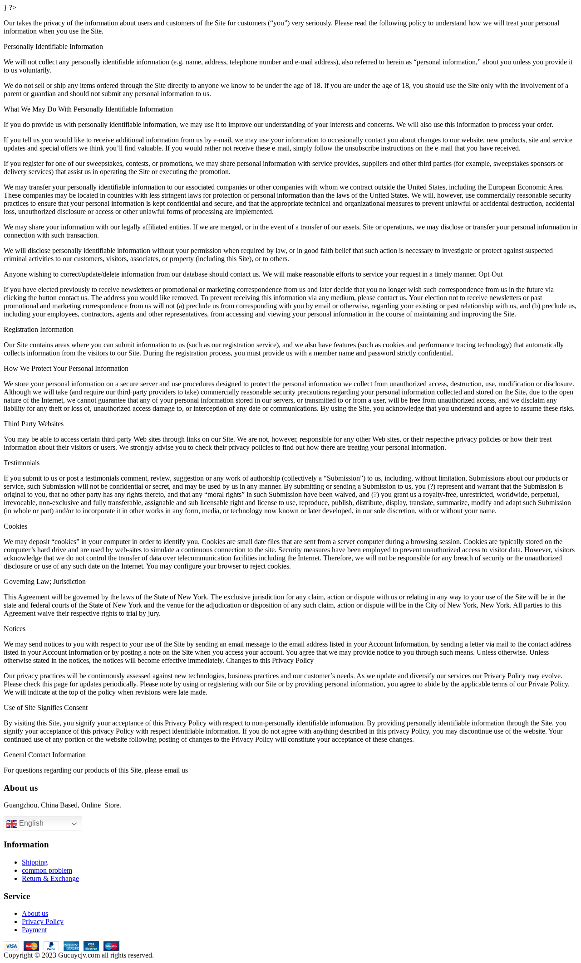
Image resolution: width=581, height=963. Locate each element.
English (30, 823)
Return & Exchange (50, 878)
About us (35, 913)
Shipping (35, 862)
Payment (34, 930)
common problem (47, 870)
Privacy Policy (43, 921)
